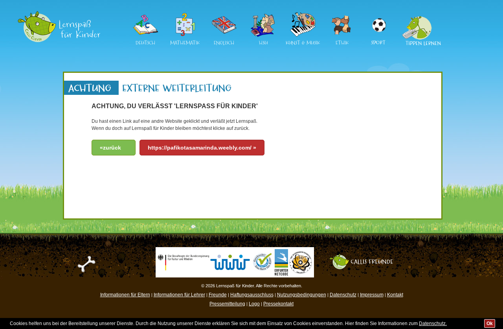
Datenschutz (343, 295)
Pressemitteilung (227, 304)
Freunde (218, 295)
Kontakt (395, 295)
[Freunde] (365, 256)
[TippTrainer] (419, 15)
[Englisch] (224, 36)
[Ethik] (342, 36)
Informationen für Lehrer (179, 295)
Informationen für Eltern (125, 295)
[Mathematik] (184, 36)
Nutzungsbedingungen (301, 295)
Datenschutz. (433, 323)
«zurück (110, 147)
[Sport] (378, 15)
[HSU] (263, 36)
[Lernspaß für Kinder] (59, 14)
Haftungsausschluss (252, 295)
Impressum (372, 295)
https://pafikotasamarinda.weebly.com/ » (202, 147)
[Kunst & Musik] (302, 36)
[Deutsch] (145, 36)
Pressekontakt (278, 304)
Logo (254, 304)
